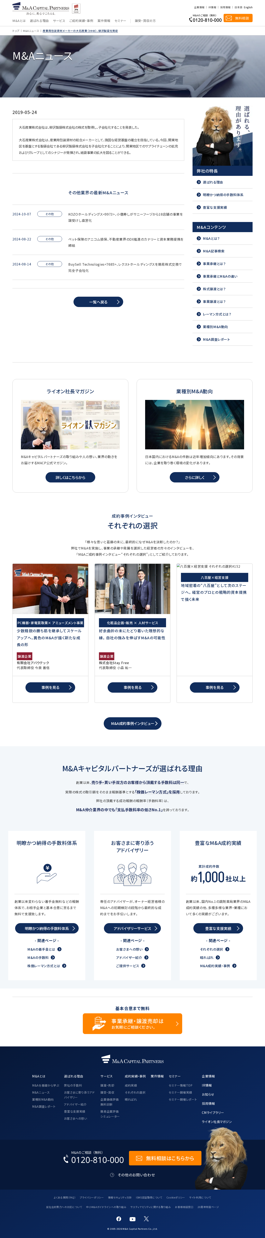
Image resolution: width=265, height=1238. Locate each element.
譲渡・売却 (107, 1085)
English (248, 7)
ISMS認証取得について (149, 1197)
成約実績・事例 (135, 1076)
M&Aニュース (31, 31)
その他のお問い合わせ (136, 1174)
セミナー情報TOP (181, 1085)
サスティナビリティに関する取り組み (150, 1207)
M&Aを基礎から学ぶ (45, 1085)
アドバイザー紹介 (129, 957)
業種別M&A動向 (43, 1099)
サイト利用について (200, 1197)
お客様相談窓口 (184, 1207)
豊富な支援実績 (74, 1111)
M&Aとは (19, 21)
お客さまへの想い (129, 949)
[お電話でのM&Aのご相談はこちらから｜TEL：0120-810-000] (94, 1158)
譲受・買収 (107, 1092)
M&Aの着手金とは (41, 949)
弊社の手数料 (73, 1085)
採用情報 (225, 7)
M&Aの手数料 (38, 957)
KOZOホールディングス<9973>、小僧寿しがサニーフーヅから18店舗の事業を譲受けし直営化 (125, 217)
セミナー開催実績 (180, 1092)
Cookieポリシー (175, 1197)
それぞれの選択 (211, 949)
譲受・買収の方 (145, 21)
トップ (15, 31)
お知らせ (208, 1094)
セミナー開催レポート (183, 1099)
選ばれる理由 (39, 21)
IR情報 (212, 7)
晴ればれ (207, 957)
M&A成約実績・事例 (215, 966)
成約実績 (131, 1085)
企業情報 (199, 7)
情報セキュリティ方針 (120, 1197)
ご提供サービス (127, 966)
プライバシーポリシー (92, 1197)
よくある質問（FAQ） (65, 1197)
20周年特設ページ (208, 1207)
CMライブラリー (213, 1112)
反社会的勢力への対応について (64, 1207)
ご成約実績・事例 (81, 21)
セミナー (120, 21)
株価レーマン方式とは (43, 966)
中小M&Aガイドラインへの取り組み (106, 1207)
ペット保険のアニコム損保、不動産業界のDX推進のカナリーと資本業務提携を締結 (126, 242)
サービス (59, 21)
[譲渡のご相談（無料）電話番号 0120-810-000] (205, 18)
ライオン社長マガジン (217, 1121)
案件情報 (104, 21)
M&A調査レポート (44, 1106)
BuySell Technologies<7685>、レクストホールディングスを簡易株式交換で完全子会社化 (125, 267)
